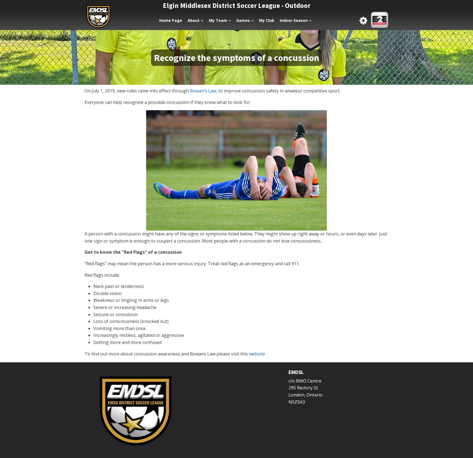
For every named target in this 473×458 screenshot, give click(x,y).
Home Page (170, 20)
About (194, 20)
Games (243, 20)
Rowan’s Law (203, 91)
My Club (266, 20)
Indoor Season (294, 20)
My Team (218, 20)
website (257, 354)
